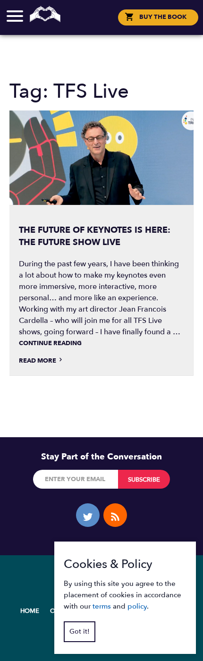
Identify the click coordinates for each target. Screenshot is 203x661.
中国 (106, 19)
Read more (38, 360)
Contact (101, 25)
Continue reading (50, 343)
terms (102, 606)
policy (137, 606)
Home (29, 611)
